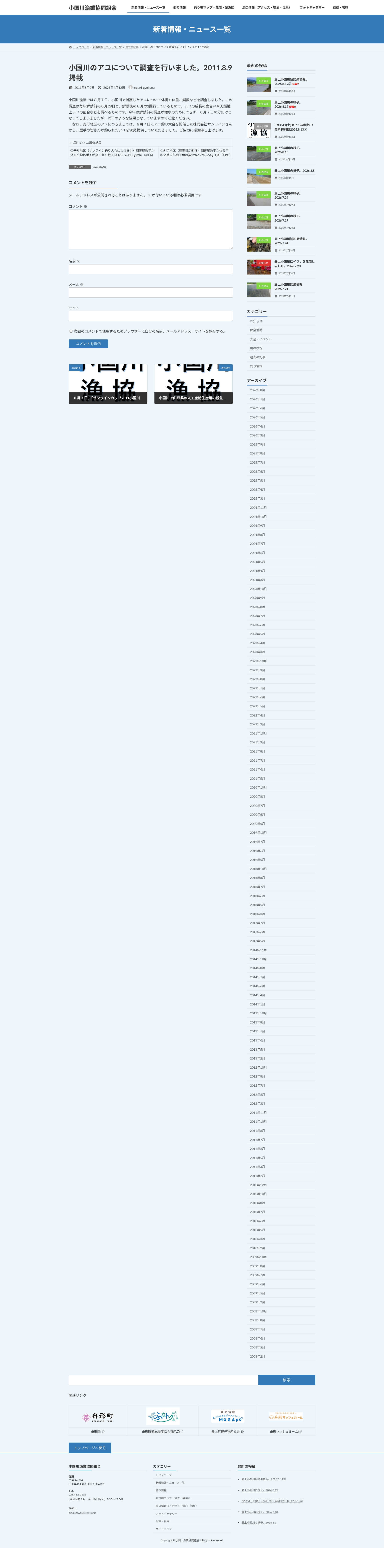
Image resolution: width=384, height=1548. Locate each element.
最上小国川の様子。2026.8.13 (260, 1511)
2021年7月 (257, 760)
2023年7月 (257, 616)
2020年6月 (257, 814)
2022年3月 (257, 724)
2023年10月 (258, 589)
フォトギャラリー (166, 1513)
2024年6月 (257, 553)
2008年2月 (257, 1356)
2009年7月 (257, 1275)
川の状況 (256, 348)
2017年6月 (257, 932)
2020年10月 (258, 787)
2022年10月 (258, 661)
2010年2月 (257, 1248)
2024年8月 (257, 535)
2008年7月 (257, 1329)
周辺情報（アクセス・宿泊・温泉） (177, 1506)
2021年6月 (257, 769)
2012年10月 (258, 1067)
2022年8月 (257, 679)
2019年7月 (257, 842)
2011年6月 (257, 1148)
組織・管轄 (162, 1521)
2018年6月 (257, 896)
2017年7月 (257, 923)
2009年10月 (258, 1257)
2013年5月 (257, 1049)
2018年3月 (257, 914)
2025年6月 (257, 471)
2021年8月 (257, 751)
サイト (74, 308)
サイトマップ (164, 1529)
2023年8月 (257, 607)
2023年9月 (257, 598)
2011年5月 (257, 1158)
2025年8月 (257, 453)
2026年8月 (257, 390)
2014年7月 (257, 977)
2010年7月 (257, 1212)
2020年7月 (257, 805)
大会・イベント (261, 339)
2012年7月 (257, 1085)
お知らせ (256, 321)
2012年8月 (257, 1076)
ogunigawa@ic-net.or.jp (82, 1512)
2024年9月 (257, 525)
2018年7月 (257, 887)
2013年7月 (257, 1031)
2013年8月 (257, 1022)
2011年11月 (258, 1112)
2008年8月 (257, 1320)
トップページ (164, 1475)
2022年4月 (257, 715)
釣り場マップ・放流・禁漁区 (173, 1498)
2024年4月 (257, 571)
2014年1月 (257, 1004)
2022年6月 (257, 697)
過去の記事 (99, 167)
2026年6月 (257, 408)
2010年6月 (257, 1221)
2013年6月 (257, 1040)
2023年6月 (257, 625)
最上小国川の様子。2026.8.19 (288, 104)
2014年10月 (258, 959)
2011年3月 (257, 1167)
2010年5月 (257, 1230)
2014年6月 (257, 986)
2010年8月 (257, 1203)
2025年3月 (257, 499)
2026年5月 (257, 417)
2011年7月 (257, 1140)
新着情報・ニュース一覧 (170, 1482)
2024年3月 (257, 580)
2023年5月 (257, 634)
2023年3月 (257, 652)
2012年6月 (257, 1094)
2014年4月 (257, 995)
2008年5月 (257, 1347)
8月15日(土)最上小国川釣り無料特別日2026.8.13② (272, 1500)
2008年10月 (258, 1311)
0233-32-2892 (77, 1494)
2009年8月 (257, 1266)
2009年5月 (257, 1293)
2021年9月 (257, 742)
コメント (78, 206)
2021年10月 (258, 733)
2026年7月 (257, 399)
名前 (74, 261)
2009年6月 (257, 1284)
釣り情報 (256, 366)
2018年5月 (257, 905)
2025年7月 (257, 462)
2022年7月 (257, 688)
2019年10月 (258, 833)
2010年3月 (257, 1239)
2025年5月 (257, 480)
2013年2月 (257, 1058)
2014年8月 (257, 968)
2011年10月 (258, 1122)
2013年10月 (258, 1013)
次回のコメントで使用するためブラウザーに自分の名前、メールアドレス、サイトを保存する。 (150, 331)
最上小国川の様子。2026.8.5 (294, 171)
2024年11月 (258, 507)
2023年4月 (257, 643)
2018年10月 (258, 869)
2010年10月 (258, 1194)
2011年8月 (257, 1130)
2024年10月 (258, 517)
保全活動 (256, 330)
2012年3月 (257, 1103)
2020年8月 (257, 796)
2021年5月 (257, 778)
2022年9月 (257, 670)
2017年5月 (257, 941)
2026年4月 (257, 426)
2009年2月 (257, 1302)
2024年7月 (257, 544)
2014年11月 (258, 950)
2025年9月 (257, 444)
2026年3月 (257, 435)
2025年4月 (257, 489)
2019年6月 (257, 851)
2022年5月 (257, 706)
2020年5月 (257, 823)
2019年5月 (257, 860)
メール (76, 284)
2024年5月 (257, 562)
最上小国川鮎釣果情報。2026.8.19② (264, 1479)
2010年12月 (258, 1185)
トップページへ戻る (90, 1448)
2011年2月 (257, 1176)
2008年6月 (257, 1338)
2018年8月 (257, 878)
